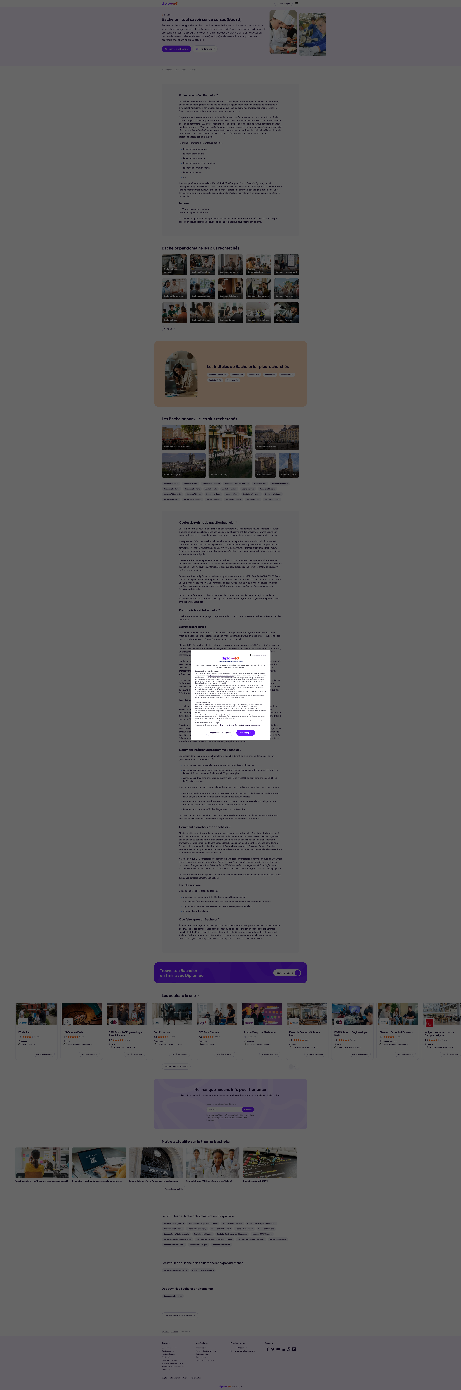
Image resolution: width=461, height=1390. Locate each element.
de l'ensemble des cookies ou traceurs (220, 676)
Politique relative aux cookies (250, 725)
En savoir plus (231, 718)
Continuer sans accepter (258, 655)
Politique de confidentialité (227, 725)
